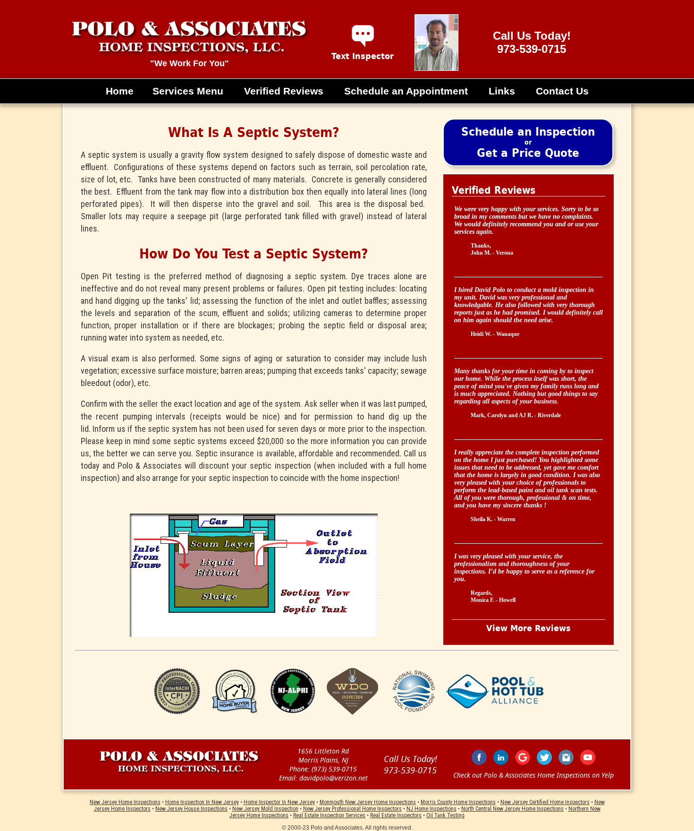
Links (502, 91)
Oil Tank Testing (445, 815)
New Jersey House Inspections (191, 808)
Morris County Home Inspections (458, 802)
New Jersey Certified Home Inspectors (545, 802)
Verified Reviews (283, 91)
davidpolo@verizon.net (333, 777)
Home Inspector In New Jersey (279, 802)
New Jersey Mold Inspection (265, 808)
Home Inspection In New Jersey (202, 802)
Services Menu (187, 91)
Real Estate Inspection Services (329, 815)
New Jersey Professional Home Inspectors (352, 808)
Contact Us (562, 91)
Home (120, 91)
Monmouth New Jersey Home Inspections (368, 802)
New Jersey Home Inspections (125, 802)
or (528, 142)
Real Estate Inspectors (396, 815)
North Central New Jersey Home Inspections (512, 808)
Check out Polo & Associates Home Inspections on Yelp (533, 775)
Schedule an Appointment (406, 91)
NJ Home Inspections (431, 808)
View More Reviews (528, 628)
